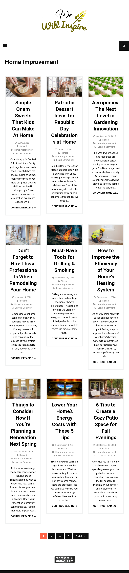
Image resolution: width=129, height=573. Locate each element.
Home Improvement (23, 150)
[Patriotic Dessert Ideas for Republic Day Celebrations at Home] (64, 96)
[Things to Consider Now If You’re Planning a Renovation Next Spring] (23, 398)
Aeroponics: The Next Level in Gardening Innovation (106, 116)
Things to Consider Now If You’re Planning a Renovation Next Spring (23, 424)
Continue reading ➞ (23, 207)
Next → (81, 536)
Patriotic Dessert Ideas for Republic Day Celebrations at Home (64, 122)
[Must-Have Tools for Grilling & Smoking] (64, 243)
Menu (5, 46)
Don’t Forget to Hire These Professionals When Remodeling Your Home (23, 270)
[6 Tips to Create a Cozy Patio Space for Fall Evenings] (106, 398)
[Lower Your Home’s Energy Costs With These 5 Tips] (64, 398)
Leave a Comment (23, 153)
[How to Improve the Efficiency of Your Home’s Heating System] (106, 243)
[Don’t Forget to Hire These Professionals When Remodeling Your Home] (23, 243)
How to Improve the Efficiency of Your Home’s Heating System (106, 270)
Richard (23, 146)
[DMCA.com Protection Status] (64, 562)
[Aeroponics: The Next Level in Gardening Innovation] (106, 96)
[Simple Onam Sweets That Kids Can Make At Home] (23, 96)
